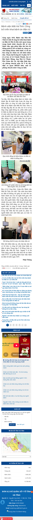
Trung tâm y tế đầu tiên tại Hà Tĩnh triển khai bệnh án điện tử (16, 320)
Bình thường (8, 421)
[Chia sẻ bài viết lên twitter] (25, 23)
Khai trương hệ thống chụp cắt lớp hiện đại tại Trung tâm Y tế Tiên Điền (16, 304)
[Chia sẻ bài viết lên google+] (27, 23)
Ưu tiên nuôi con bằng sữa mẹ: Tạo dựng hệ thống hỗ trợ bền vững (15, 308)
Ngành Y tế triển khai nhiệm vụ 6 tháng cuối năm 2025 (15, 316)
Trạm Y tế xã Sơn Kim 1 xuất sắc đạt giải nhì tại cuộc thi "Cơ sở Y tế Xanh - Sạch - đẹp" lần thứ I (16, 283)
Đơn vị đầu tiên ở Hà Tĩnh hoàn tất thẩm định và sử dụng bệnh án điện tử (16, 299)
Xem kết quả (20, 424)
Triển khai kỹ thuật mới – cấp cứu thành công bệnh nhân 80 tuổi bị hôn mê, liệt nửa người (16, 295)
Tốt (5, 419)
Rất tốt (6, 416)
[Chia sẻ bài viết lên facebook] (23, 23)
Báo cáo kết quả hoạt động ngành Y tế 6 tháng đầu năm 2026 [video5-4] (15, 379)
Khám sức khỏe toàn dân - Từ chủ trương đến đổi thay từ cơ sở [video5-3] (15, 373)
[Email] (31, 23)
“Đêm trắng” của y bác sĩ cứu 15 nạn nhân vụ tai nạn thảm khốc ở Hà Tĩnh (16, 287)
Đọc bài (25, 32)
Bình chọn (12, 424)
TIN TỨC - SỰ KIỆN (25, 5)
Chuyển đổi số (24, 18)
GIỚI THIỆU (14, 5)
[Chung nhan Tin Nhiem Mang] (16, 511)
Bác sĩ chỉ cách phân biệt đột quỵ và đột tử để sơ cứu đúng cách (16, 312)
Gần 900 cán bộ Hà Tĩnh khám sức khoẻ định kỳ (16, 275)
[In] (29, 23)
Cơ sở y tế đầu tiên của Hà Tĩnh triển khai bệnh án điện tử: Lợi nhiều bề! (16, 278)
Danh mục (14, 18)
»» (25, 325)
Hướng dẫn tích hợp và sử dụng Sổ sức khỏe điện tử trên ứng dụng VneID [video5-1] (16, 361)
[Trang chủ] (16, 10)
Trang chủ (6, 5)
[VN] (32, 492)
